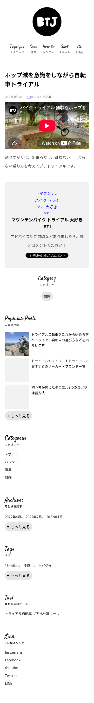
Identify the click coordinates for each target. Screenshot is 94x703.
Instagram (13, 652)
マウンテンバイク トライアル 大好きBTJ (47, 21)
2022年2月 (34, 516)
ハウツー (11, 461)
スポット (11, 453)
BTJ (29, 97)
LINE (8, 683)
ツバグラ (45, 565)
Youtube (11, 667)
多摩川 (29, 565)
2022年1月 (54, 516)
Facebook (12, 660)
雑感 (47, 296)
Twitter (11, 675)
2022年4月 (13, 516)
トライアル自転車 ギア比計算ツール (32, 613)
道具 (8, 469)
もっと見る (20, 416)
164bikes (12, 565)
